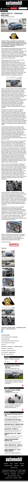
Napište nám (6, 473)
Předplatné (15, 6)
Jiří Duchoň (3, 16)
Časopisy (16, 465)
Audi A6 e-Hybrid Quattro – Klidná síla (13, 445)
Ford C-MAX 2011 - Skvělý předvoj (8, 352)
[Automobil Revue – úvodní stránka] (14, 10)
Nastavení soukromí (12, 475)
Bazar (22, 465)
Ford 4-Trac (3, 344)
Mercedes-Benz (6, 8)
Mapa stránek (13, 471)
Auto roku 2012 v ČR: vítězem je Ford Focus (10, 340)
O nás (20, 6)
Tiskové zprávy (8, 465)
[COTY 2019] (14, 36)
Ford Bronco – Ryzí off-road (7, 348)
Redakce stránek (21, 471)
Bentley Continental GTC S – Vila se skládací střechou (12, 450)
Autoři (19, 475)
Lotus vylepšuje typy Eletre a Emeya (12, 419)
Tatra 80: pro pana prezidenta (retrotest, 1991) (11, 440)
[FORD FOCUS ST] (8, 262)
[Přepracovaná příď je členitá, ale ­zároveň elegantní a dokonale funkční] (8, 253)
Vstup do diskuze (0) (10, 328)
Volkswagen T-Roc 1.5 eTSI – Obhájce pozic (12, 434)
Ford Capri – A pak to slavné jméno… (8, 350)
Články (16, 463)
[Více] (22, 385)
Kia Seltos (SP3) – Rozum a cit (11, 429)
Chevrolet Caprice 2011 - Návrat (8, 342)
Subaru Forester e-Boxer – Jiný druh (13, 366)
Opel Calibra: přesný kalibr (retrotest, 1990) (13, 414)
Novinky (6, 463)
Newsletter (9, 6)
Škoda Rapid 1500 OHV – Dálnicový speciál (13, 424)
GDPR (22, 473)
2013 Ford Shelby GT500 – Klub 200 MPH (9, 337)
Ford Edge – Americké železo (7, 354)
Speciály (22, 463)
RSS (18, 473)
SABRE (20, 478)
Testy (11, 463)
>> (12, 383)
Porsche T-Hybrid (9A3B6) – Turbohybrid (13, 390)
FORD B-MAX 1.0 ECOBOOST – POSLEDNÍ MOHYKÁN (11, 346)
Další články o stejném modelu (8, 327)
